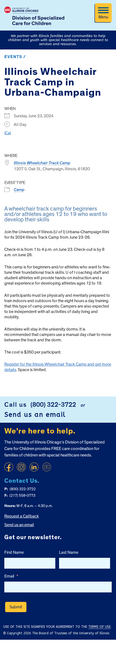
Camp (19, 190)
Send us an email (35, 414)
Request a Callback (21, 516)
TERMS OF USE (99, 627)
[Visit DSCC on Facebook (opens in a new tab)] (8, 467)
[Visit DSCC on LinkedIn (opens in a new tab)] (34, 467)
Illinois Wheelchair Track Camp (42, 163)
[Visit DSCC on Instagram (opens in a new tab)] (21, 467)
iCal (7, 133)
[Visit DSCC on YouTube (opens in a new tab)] (46, 467)
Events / (15, 57)
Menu (103, 17)
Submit (15, 607)
